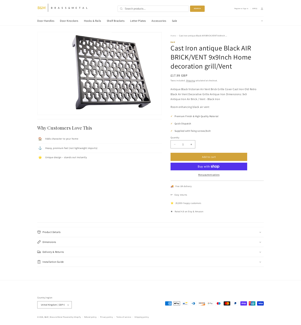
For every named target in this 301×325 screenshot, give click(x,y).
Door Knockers (69, 21)
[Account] (262, 9)
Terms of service (123, 317)
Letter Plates (138, 21)
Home (173, 35)
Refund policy (90, 317)
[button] (150, 232)
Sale (174, 21)
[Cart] (262, 21)
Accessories (159, 21)
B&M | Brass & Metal (53, 317)
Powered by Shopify (72, 317)
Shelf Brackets (116, 21)
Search (197, 8)
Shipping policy (141, 317)
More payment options (209, 174)
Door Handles (45, 21)
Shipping (190, 80)
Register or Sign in (241, 8)
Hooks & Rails (92, 21)
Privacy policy (106, 317)
